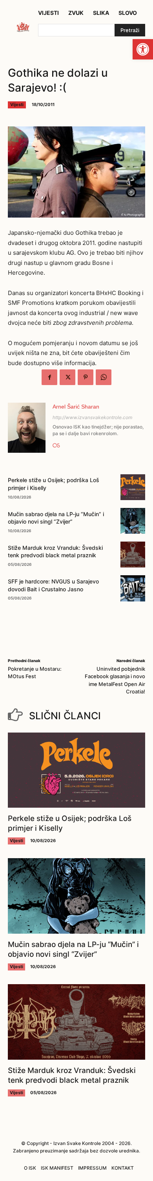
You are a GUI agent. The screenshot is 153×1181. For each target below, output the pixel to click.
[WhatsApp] (103, 377)
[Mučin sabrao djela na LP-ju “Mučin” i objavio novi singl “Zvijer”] (132, 521)
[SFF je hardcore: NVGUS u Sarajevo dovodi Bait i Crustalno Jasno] (132, 588)
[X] (67, 377)
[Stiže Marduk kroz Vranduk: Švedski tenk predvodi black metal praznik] (132, 554)
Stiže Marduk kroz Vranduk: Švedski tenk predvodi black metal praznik (55, 551)
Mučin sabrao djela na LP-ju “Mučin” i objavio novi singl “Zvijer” (73, 949)
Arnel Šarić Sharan (76, 406)
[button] (143, 49)
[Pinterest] (85, 377)
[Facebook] (49, 377)
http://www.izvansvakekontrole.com (92, 417)
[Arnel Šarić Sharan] (27, 428)
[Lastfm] (56, 444)
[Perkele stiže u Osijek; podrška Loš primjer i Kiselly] (132, 487)
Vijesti (17, 104)
